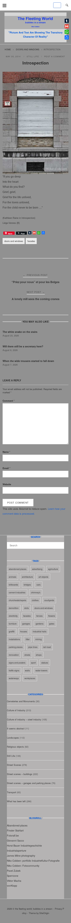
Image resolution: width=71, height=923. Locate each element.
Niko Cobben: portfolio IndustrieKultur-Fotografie (33, 860)
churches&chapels (17, 600)
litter (28, 639)
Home (8, 49)
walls (27, 670)
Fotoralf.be (13, 835)
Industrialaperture (16, 850)
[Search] (60, 544)
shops (39, 654)
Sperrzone (12, 875)
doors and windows (27, 49)
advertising (37, 568)
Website (7, 484)
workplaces (29, 678)
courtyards (49, 600)
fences (39, 615)
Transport (11, 792)
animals (12, 576)
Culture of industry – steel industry (24, 719)
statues (44, 662)
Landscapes (13, 737)
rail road (47, 646)
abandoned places (17, 568)
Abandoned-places (17, 825)
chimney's (35, 592)
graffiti (11, 631)
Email (6, 468)
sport (33, 662)
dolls (26, 607)
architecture (27, 576)
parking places (16, 646)
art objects (43, 576)
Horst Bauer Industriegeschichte (24, 845)
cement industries (17, 592)
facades (31, 241)
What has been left (16, 801)
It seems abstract (15, 728)
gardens (39, 623)
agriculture (53, 568)
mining (38, 639)
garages (26, 623)
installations (14, 639)
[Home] (35, 28)
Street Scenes (14, 764)
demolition (14, 607)
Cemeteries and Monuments (21, 701)
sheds (27, 654)
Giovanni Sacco (15, 840)
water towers (41, 670)
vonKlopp (12, 885)
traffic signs (14, 670)
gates (51, 623)
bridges (27, 584)
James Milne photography (21, 855)
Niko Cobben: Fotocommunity (23, 865)
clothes (35, 600)
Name (6, 451)
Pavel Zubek (14, 870)
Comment (8, 400)
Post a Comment (54, 56)
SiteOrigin (44, 913)
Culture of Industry (16, 710)
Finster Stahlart (15, 830)
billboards (13, 584)
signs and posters (17, 662)
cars (38, 584)
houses (23, 631)
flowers (51, 615)
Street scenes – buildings (19, 774)
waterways (14, 678)
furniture (13, 623)
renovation (14, 654)
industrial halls (39, 631)
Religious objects (15, 746)
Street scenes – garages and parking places (29, 783)
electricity (13, 615)
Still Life (33, 56)
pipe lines (32, 646)
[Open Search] (66, 5)
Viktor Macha (14, 880)
